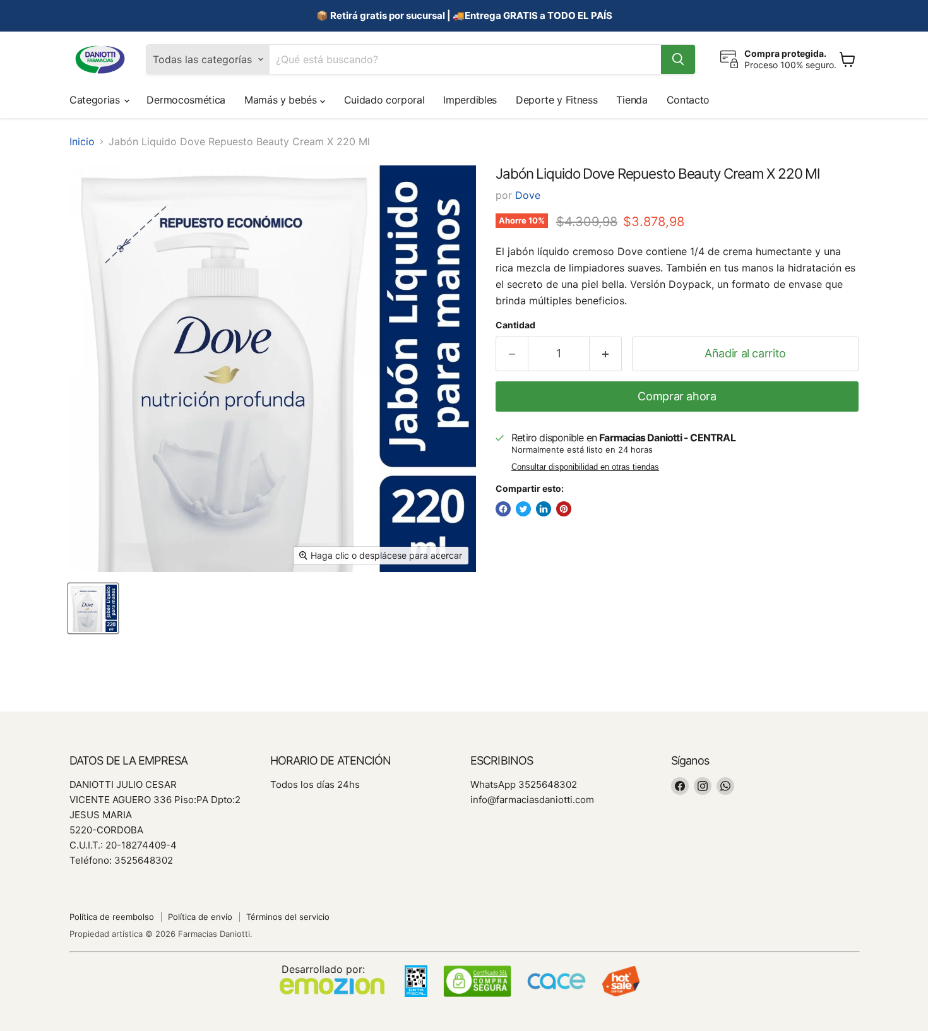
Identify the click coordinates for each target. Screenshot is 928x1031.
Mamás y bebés (282, 99)
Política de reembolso (111, 917)
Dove (527, 195)
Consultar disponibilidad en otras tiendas (585, 467)
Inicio (82, 141)
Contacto (688, 99)
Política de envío (200, 917)
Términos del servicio (288, 917)
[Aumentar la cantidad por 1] (606, 354)
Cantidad (515, 325)
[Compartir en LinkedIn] (543, 508)
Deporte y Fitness (557, 99)
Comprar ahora (677, 396)
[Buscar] (678, 59)
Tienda (631, 99)
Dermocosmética (185, 99)
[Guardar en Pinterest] (563, 508)
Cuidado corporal (384, 99)
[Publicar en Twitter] (523, 508)
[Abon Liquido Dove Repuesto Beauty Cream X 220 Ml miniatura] (93, 608)
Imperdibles (469, 99)
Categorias (95, 99)
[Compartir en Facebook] (503, 508)
